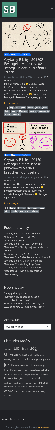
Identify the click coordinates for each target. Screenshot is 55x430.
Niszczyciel (26, 375)
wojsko (21, 391)
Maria (14, 111)
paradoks (45, 374)
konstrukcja (40, 366)
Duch (14, 359)
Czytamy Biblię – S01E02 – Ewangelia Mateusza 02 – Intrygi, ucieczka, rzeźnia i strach (25, 65)
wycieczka (28, 392)
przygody (28, 383)
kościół (8, 370)
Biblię (26, 349)
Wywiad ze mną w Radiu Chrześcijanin (24, 306)
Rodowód (34, 211)
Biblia (12, 208)
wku (15, 391)
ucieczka (16, 114)
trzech (7, 114)
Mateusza (23, 111)
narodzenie (44, 111)
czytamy (7, 359)
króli (7, 111)
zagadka (8, 395)
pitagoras (27, 379)
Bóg (6, 55)
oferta (33, 375)
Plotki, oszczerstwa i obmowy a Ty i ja (24, 303)
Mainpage (15, 55)
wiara (8, 390)
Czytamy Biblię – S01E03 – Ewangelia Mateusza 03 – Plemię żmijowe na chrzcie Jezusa (26, 247)
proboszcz (19, 382)
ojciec (38, 374)
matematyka (40, 370)
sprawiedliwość (28, 386)
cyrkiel (42, 355)
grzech (46, 359)
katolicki (31, 365)
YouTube (25, 55)
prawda (36, 378)
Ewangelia (20, 108)
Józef (45, 108)
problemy (8, 382)
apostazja (8, 348)
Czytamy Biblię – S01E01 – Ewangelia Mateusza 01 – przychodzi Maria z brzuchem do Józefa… (25, 166)
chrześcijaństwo (29, 354)
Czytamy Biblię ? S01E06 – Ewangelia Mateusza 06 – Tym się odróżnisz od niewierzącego (23, 271)
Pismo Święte (13, 378)
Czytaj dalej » (11, 103)
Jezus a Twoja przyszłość (17, 300)
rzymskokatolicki (12, 386)
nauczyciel (18, 374)
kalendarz (21, 366)
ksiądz (17, 370)
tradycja (39, 386)
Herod (30, 108)
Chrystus (21, 208)
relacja (43, 383)
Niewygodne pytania (15, 293)
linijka (22, 371)
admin (39, 77)
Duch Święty (22, 360)
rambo (36, 383)
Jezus (38, 108)
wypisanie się (38, 391)
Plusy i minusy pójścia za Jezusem (21, 296)
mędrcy (33, 111)
